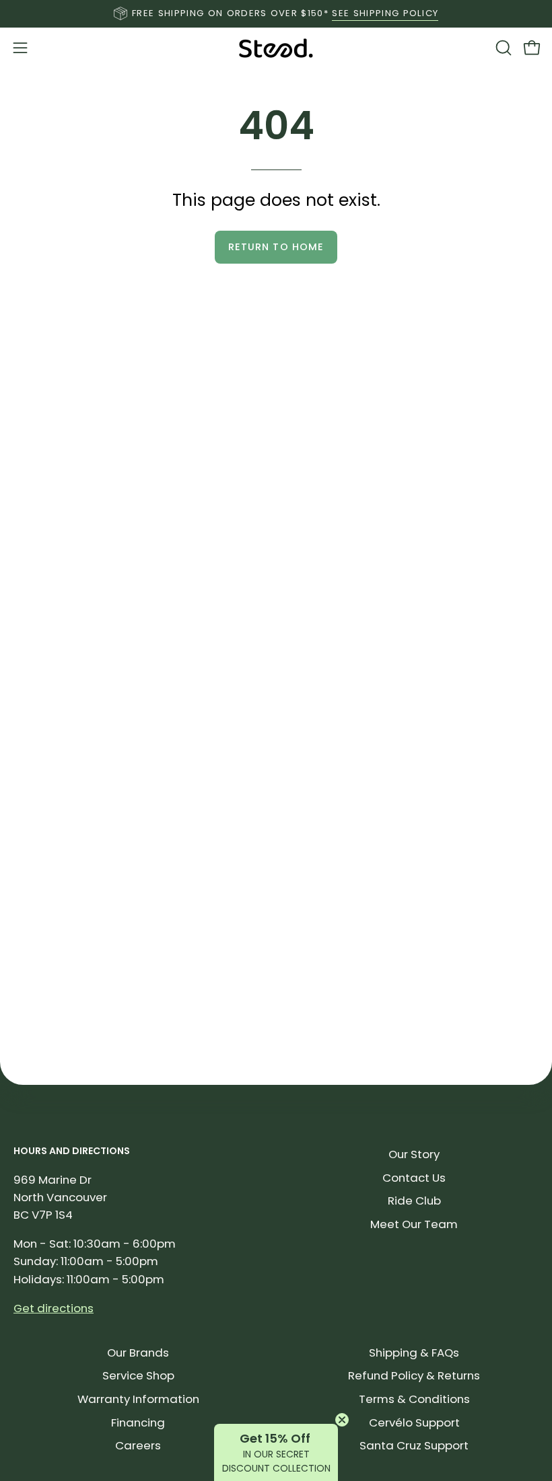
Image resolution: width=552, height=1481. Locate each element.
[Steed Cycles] (276, 48)
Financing (138, 1422)
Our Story (414, 1154)
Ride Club (414, 1200)
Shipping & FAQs (414, 1352)
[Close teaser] (342, 1420)
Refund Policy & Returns (414, 1375)
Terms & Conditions (414, 1399)
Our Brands (138, 1352)
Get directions (53, 1307)
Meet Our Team (414, 1224)
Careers (138, 1445)
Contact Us (414, 1177)
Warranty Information (138, 1399)
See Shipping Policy (385, 13)
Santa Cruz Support (414, 1445)
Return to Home (276, 247)
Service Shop (138, 1375)
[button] (502, 47)
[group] (276, 13)
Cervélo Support (414, 1422)
